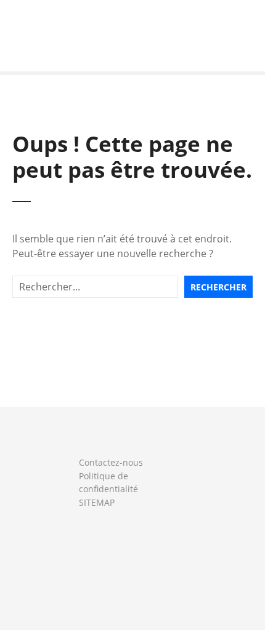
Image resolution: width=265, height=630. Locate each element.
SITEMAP (97, 502)
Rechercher (218, 287)
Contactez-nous (111, 462)
